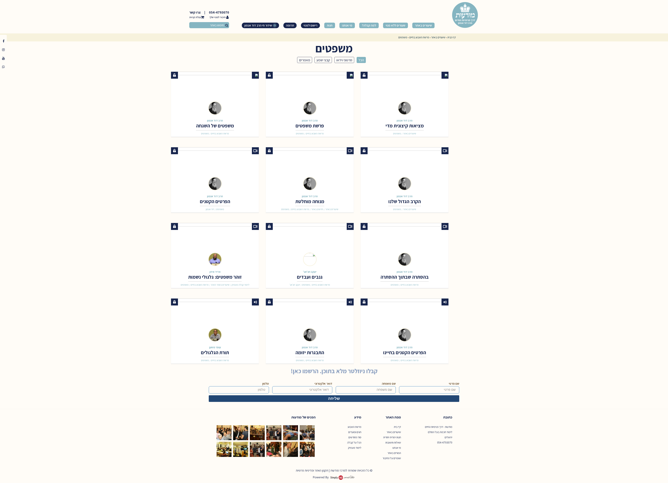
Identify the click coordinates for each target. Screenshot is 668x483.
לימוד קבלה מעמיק (240, 284)
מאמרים (304, 60)
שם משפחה (389, 384)
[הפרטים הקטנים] (215, 167)
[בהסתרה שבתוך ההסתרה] (404, 243)
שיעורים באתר (438, 37)
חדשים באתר (317, 209)
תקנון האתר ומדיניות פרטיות (312, 470)
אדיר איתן (215, 272)
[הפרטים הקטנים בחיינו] (404, 319)
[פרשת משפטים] (310, 92)
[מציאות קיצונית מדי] (404, 92)
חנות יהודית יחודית (392, 437)
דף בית (397, 427)
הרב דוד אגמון (404, 120)
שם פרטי (454, 384)
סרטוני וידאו (344, 60)
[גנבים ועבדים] (310, 243)
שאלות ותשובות (393, 442)
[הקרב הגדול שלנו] (404, 167)
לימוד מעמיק (354, 448)
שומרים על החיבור (392, 458)
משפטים (397, 133)
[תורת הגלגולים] (215, 319)
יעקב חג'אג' (309, 272)
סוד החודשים (354, 437)
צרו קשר (195, 12)
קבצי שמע (323, 60)
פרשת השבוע (354, 427)
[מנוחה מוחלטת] (310, 167)
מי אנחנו (396, 448)
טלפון (265, 384)
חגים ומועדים (354, 432)
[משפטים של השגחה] (215, 92)
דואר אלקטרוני (323, 384)
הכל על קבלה (354, 442)
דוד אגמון (210, 209)
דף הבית (451, 37)
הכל (361, 60)
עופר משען (215, 347)
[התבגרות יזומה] (310, 319)
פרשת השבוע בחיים (419, 37)
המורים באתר (394, 453)
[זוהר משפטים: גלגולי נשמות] (215, 243)
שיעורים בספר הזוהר (220, 284)
